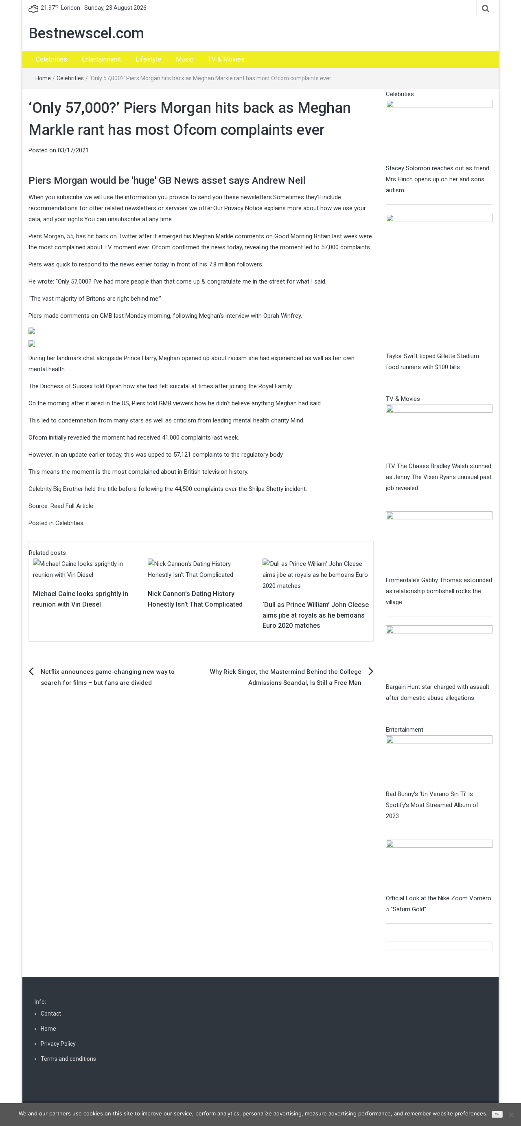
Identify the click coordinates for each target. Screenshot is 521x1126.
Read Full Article (71, 506)
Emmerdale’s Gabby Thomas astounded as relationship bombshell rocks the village (439, 591)
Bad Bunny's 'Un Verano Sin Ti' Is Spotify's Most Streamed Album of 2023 (432, 805)
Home (43, 78)
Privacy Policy (58, 1043)
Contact (51, 1013)
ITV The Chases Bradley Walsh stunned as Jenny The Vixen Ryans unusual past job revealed (439, 477)
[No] (511, 1115)
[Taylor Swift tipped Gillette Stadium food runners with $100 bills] (439, 282)
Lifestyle (148, 59)
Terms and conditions (68, 1059)
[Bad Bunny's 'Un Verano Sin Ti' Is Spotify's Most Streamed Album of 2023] (439, 761)
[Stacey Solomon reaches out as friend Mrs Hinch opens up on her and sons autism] (439, 130)
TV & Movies (226, 59)
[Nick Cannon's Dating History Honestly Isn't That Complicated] (201, 569)
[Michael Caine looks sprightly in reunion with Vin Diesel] (86, 569)
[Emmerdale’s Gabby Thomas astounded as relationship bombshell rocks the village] (439, 542)
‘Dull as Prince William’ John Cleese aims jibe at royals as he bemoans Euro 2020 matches (316, 615)
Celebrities (51, 59)
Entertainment (101, 59)
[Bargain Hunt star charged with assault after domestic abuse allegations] (439, 653)
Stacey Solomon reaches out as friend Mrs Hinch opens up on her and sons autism (437, 179)
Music (184, 59)
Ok (497, 1114)
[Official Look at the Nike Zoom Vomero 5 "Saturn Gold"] (439, 866)
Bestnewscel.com (86, 33)
